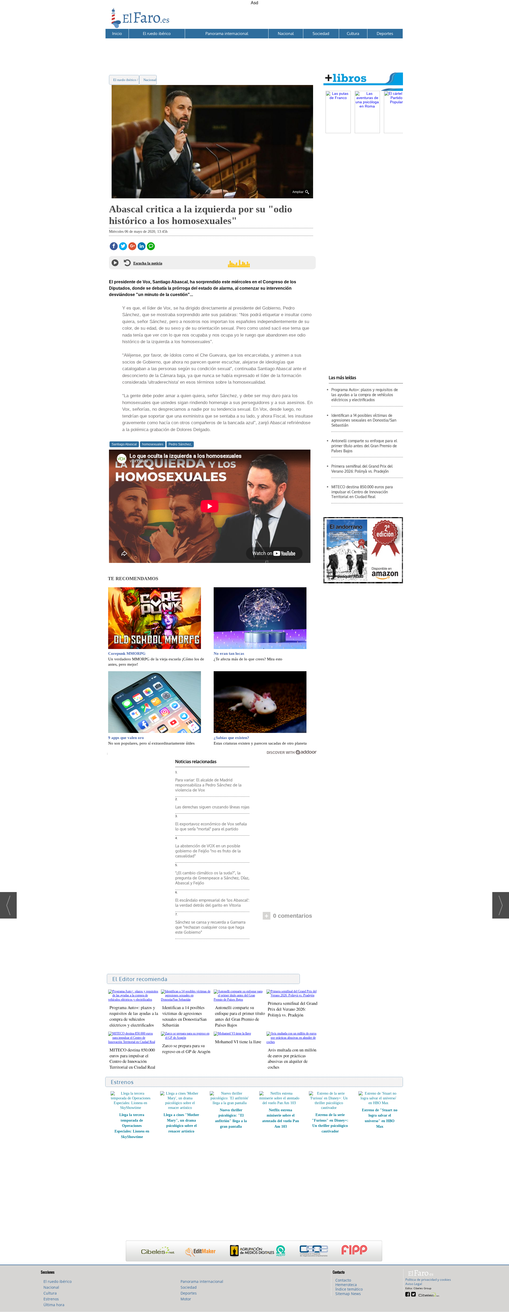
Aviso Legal (413, 1284)
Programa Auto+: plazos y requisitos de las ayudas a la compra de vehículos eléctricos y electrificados (133, 1016)
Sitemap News (348, 1293)
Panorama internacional (226, 33)
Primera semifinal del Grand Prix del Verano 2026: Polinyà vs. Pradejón (292, 1009)
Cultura (353, 33)
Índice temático (349, 1289)
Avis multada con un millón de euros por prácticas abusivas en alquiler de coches (292, 1058)
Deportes (385, 33)
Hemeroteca (346, 1284)
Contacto (343, 1280)
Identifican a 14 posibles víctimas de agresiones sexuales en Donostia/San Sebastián (184, 1016)
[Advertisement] (253, 50)
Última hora (53, 1304)
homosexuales (152, 444)
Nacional (286, 33)
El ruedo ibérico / (126, 80)
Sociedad (321, 33)
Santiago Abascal (124, 444)
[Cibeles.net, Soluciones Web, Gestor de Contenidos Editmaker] (428, 1294)
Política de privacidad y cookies (428, 1279)
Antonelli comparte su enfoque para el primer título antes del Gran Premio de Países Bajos (240, 1016)
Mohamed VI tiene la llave (238, 1041)
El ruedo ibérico (157, 33)
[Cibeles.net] (254, 1251)
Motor (186, 1298)
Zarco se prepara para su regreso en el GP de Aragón (186, 1048)
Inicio (117, 33)
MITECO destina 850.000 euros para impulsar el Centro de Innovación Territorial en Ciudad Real (132, 1058)
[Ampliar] (212, 196)
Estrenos (51, 1298)
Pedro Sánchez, (180, 444)
